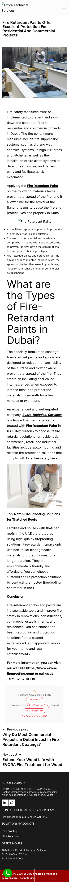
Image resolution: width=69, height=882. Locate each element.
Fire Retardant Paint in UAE (34, 716)
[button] (64, 7)
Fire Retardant (11, 836)
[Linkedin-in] (5, 803)
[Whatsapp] (12, 803)
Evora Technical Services (42, 415)
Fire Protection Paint (38, 705)
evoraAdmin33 (34, 699)
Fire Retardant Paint (42, 186)
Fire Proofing (10, 831)
